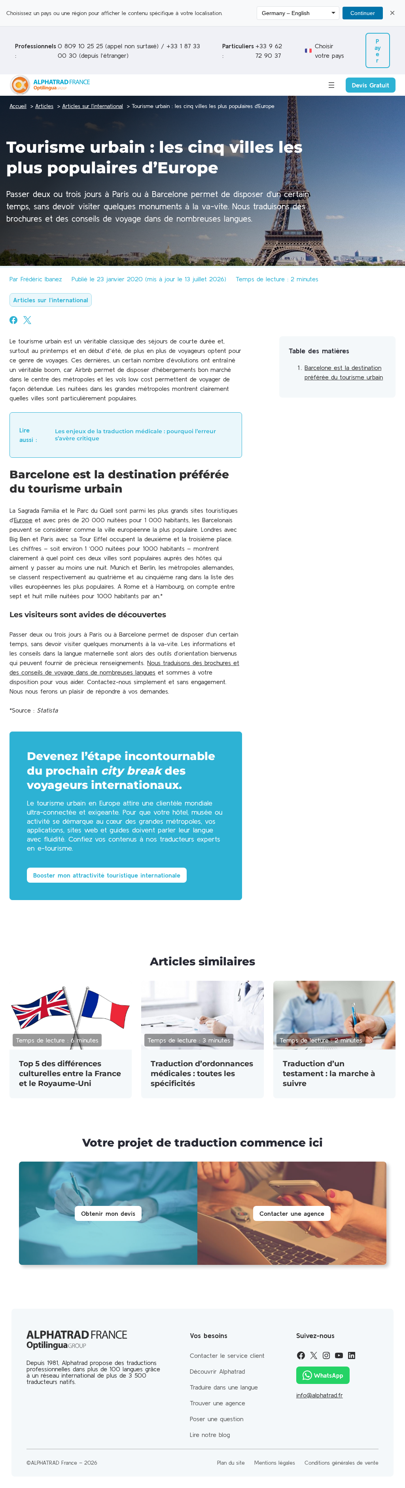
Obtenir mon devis (108, 1213)
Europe (23, 519)
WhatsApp (328, 1375)
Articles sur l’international (50, 299)
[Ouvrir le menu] (331, 85)
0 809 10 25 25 (80, 45)
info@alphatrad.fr (319, 1395)
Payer (378, 51)
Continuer (362, 13)
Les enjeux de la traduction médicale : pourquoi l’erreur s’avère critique (135, 435)
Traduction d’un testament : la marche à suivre (329, 1073)
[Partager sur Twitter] (27, 320)
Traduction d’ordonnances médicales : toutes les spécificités (202, 1073)
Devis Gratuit (370, 85)
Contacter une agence (291, 1213)
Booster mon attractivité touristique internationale (106, 875)
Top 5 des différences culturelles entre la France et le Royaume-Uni (70, 1073)
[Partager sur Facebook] (13, 320)
